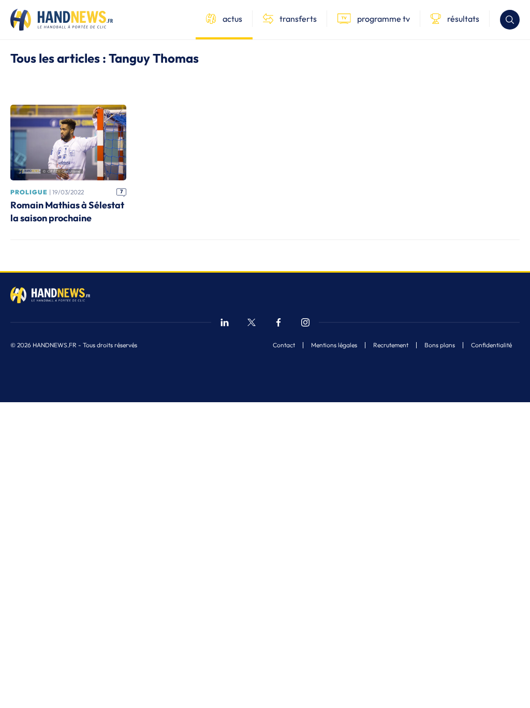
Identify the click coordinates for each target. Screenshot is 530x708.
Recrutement (390, 345)
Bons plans (439, 345)
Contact (284, 345)
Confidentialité (491, 345)
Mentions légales (334, 345)
